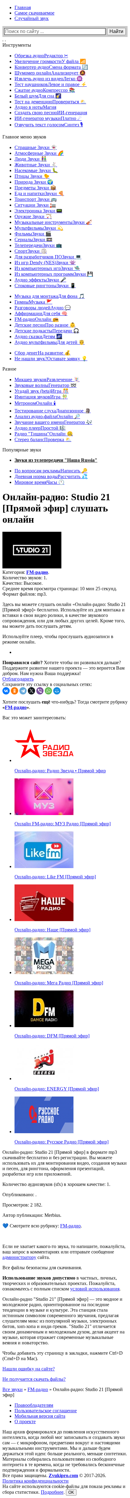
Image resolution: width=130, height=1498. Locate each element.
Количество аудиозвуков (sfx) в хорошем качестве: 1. (56, 1184)
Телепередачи (38, 245)
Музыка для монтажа (50, 296)
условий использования (94, 1288)
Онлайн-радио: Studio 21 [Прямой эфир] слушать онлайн (56, 508)
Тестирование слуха (53, 410)
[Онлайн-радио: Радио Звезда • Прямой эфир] (44, 760)
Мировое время (39, 482)
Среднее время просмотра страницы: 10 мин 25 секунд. (59, 588)
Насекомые (36, 170)
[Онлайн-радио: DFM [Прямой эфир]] (44, 1025)
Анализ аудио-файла (47, 416)
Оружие (33, 216)
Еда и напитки (39, 193)
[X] (31, 690)
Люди (31, 158)
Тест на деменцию (50, 101)
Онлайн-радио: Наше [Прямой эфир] (52, 929)
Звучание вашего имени (53, 422)
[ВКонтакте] (6, 690)
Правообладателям (34, 1405)
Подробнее (52, 1492)
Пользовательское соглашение (46, 1410)
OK (71, 1492)
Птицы (32, 176)
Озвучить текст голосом (49, 124)
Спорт (31, 251)
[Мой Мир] (56, 690)
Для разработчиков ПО (48, 256)
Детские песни (45, 325)
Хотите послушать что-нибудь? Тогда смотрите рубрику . (65, 704)
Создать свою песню (51, 112)
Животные (36, 164)
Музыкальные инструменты (53, 222)
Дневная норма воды (51, 476)
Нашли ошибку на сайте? (28, 1368)
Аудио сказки (38, 336)
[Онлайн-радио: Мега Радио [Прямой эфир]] (44, 972)
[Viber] (40, 690)
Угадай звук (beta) (42, 391)
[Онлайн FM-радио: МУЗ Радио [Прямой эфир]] (44, 813)
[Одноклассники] (14, 690)
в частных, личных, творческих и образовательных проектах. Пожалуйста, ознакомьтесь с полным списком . (61, 1283)
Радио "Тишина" (44, 433)
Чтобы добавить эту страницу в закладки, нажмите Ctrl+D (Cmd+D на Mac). (62, 1355)
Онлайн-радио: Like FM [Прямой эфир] (55, 876)
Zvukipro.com (63, 1475)
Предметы (35, 187)
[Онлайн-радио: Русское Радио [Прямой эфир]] (44, 1131)
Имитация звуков (41, 396)
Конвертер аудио (51, 67)
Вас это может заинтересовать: (34, 717)
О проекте (25, 1421)
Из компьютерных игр (47, 268)
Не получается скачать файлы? (34, 1379)
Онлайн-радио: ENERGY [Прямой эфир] (57, 1088)
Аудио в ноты (35, 107)
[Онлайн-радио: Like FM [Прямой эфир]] (44, 866)
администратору (19, 1257)
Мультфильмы (39, 228)
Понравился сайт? (22, 662)
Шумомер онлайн (50, 72)
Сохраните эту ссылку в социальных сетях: (47, 684)
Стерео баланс (43, 439)
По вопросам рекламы (51, 470)
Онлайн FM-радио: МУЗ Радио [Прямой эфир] (63, 823)
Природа (34, 182)
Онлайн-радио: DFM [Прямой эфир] (52, 1035)
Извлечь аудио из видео (49, 78)
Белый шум (38, 95)
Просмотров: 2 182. (22, 1204)
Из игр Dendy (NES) (45, 262)
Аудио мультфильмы (50, 342)
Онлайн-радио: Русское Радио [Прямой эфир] (62, 1141)
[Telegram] (23, 690)
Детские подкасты (47, 330)
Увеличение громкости (50, 61)
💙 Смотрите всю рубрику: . (42, 1225)
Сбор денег (42, 352)
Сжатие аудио (45, 90)
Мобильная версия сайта (40, 1416)
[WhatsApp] (48, 690)
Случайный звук (32, 18)
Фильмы (33, 233)
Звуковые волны (45, 385)
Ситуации (35, 205)
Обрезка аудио (41, 55)
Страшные (36, 147)
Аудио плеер (40, 428)
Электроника (38, 210)
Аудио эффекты (40, 279)
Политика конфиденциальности (35, 1480)
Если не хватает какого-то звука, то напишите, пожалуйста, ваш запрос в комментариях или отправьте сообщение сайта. (63, 1252)
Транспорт (36, 199)
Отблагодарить (18, 678)
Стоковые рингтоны (45, 285)
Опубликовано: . (19, 1194)
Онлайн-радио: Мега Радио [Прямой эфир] (59, 982)
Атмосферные (39, 153)
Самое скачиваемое (34, 12)
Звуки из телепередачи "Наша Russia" (56, 460)
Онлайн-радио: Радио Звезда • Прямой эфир (60, 770)
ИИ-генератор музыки (48, 118)
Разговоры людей (43, 307)
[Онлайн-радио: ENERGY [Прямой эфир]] (44, 1078)
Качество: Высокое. (22, 583)
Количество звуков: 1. (24, 577)
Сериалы (33, 239)
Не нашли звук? (51, 358)
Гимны (33, 302)
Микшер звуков (47, 379)
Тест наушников (51, 84)
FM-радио (37, 319)
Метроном (35, 403)
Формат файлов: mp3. (24, 594)
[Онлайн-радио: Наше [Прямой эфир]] (44, 919)
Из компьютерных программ (54, 274)
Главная (23, 7)
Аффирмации (41, 313)
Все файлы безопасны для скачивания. (42, 1267)
